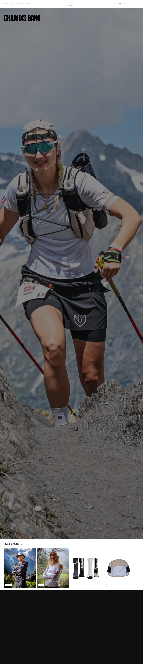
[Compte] (133, 3)
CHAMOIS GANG (22, 18)
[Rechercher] (128, 3)
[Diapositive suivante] (137, 568)
